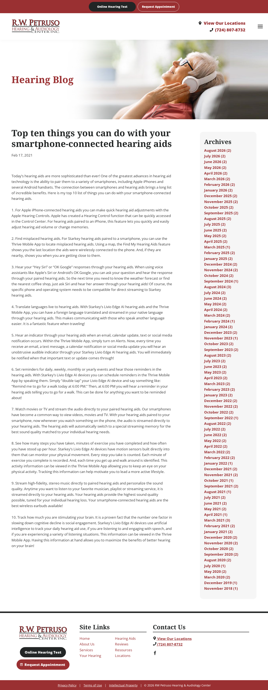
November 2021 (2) (221, 474)
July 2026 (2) (214, 156)
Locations (122, 655)
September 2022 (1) (221, 417)
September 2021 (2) (221, 486)
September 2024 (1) (221, 281)
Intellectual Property (123, 685)
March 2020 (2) (217, 577)
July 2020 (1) (214, 565)
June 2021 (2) (215, 503)
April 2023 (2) (215, 377)
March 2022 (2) (217, 452)
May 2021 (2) (215, 508)
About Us (87, 644)
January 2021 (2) (218, 531)
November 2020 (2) (221, 543)
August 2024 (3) (217, 286)
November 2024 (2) (221, 269)
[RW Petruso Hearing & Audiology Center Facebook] (155, 653)
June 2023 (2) (215, 366)
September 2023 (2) (221, 349)
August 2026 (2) (217, 150)
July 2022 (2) (214, 429)
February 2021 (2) (219, 525)
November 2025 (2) (221, 201)
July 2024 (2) (214, 292)
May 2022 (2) (215, 440)
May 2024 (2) (215, 304)
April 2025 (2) (215, 241)
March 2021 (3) (217, 520)
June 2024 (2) (215, 298)
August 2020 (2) (217, 560)
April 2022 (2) (215, 446)
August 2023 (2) (217, 355)
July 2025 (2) (214, 224)
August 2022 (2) (217, 423)
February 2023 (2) (219, 389)
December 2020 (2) (220, 537)
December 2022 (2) (220, 400)
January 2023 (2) (218, 395)
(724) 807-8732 (169, 644)
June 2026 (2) (215, 161)
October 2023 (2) (218, 343)
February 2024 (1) (219, 321)
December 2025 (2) (220, 195)
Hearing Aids (125, 638)
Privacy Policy (67, 685)
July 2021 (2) (214, 497)
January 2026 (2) (218, 190)
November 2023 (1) (221, 338)
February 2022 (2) (219, 457)
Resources (123, 650)
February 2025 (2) (219, 252)
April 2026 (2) (215, 173)
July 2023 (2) (214, 360)
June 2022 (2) (215, 434)
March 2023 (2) (217, 383)
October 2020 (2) (218, 548)
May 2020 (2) (215, 571)
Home (85, 638)
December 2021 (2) (220, 468)
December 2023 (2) (220, 332)
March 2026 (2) (217, 178)
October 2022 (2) (218, 412)
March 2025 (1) (217, 247)
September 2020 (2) (221, 554)
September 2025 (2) (221, 213)
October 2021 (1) (218, 480)
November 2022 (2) (221, 406)
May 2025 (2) (215, 235)
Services (86, 650)
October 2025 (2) (218, 207)
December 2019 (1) (220, 582)
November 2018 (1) (221, 588)
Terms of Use (93, 685)
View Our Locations (174, 638)
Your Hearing (90, 655)
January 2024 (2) (218, 326)
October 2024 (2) (218, 275)
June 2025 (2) (215, 230)
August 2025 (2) (217, 218)
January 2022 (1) (218, 463)
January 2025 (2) (218, 258)
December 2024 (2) (220, 264)
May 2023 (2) (215, 372)
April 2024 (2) (215, 309)
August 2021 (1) (217, 491)
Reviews (121, 644)
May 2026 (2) (215, 167)
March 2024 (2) (217, 315)
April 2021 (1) (215, 514)
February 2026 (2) (219, 184)
